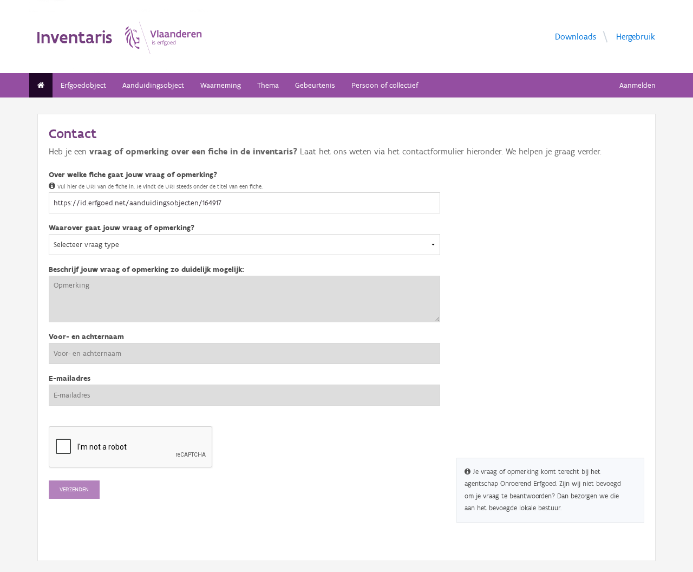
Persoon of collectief (384, 85)
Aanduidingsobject (153, 85)
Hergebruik (635, 36)
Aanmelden (637, 85)
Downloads (575, 36)
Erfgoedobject (83, 85)
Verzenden (74, 489)
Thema (268, 85)
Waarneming (220, 85)
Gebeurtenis (315, 85)
